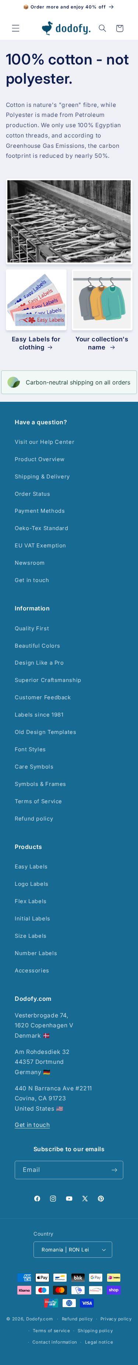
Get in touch (32, 580)
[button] (15, 28)
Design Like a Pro (39, 662)
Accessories (32, 970)
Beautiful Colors (37, 646)
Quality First (32, 628)
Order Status (32, 494)
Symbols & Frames (40, 784)
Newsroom (30, 563)
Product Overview (40, 459)
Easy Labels (31, 866)
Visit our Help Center (44, 442)
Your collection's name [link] (101, 343)
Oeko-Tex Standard (41, 528)
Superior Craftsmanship (48, 680)
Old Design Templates (46, 732)
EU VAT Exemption (40, 545)
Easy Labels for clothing (36, 343)
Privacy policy (116, 1319)
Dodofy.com (39, 1319)
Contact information (54, 1342)
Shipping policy (95, 1330)
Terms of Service (38, 801)
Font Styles (30, 749)
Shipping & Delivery (42, 476)
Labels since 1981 (39, 714)
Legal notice (99, 1342)
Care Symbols (34, 766)
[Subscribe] (114, 1170)
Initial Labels (32, 918)
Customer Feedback (43, 697)
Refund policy (34, 818)
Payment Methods (40, 511)
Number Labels (36, 953)
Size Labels (31, 936)
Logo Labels (32, 884)
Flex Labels (31, 901)
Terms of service (51, 1330)
